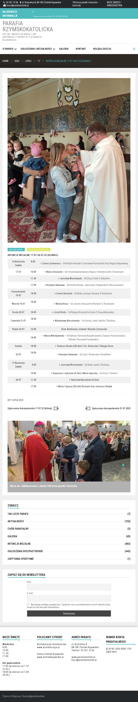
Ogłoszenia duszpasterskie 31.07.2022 (111, 408)
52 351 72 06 (12, 2)
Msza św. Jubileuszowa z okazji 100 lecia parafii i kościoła (43, 486)
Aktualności (16, 250)
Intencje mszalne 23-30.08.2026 (50, 13)
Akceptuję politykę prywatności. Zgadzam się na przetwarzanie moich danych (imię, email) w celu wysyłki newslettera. (69, 606)
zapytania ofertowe (21, 558)
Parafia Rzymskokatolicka (28, 26)
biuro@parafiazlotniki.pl (18, 5)
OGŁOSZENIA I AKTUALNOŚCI (36, 48)
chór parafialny (18, 528)
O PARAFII (8, 48)
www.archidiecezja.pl (48, 647)
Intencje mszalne (38, 250)
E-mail (30, 593)
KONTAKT (81, 48)
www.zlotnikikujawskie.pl (50, 657)
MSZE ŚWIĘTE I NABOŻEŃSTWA (114, 4)
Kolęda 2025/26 (102, 48)
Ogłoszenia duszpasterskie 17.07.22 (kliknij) (30, 408)
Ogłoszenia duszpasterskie (25, 551)
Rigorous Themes (20, 696)
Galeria (63, 48)
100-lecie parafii (18, 513)
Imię (29, 582)
